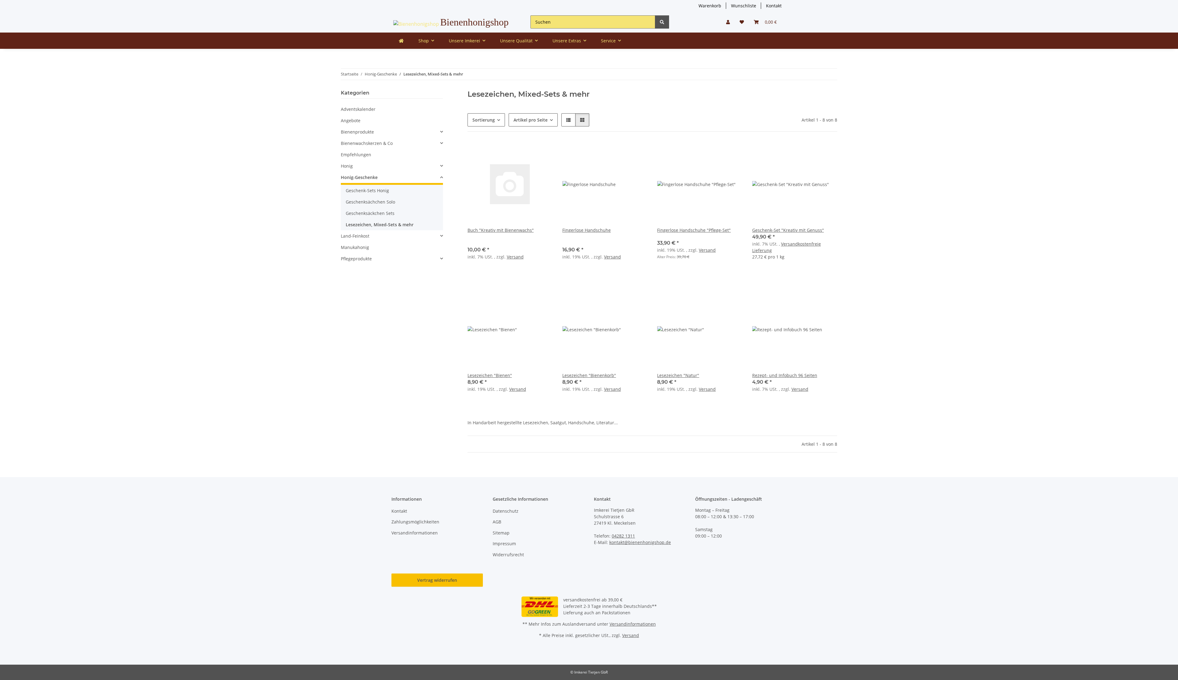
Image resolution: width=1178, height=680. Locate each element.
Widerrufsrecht (508, 555)
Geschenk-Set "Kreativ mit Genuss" (788, 230)
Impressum (504, 543)
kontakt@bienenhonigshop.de (640, 542)
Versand (515, 257)
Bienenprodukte (357, 132)
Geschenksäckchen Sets (370, 213)
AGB (497, 522)
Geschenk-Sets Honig (367, 190)
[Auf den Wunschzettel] (542, 152)
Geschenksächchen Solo (370, 202)
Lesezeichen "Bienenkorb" (589, 375)
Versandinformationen (414, 533)
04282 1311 (623, 536)
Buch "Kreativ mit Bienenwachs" (501, 230)
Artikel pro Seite (531, 120)
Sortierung (483, 120)
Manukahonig (355, 247)
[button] (728, 22)
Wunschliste (743, 6)
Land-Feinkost (355, 236)
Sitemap (501, 533)
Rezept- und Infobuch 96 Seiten (784, 375)
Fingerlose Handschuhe (586, 230)
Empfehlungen (356, 154)
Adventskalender (358, 109)
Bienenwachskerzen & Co (367, 143)
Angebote (350, 120)
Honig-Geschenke (359, 177)
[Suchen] (662, 22)
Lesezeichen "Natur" (678, 375)
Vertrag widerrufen (437, 580)
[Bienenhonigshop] (401, 41)
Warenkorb (710, 6)
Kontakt (774, 6)
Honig (347, 166)
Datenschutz (505, 511)
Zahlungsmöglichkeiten (415, 522)
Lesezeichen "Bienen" (490, 375)
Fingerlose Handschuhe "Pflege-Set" (694, 230)
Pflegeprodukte (356, 259)
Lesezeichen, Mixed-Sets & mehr (380, 224)
